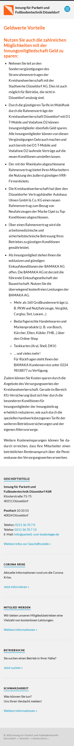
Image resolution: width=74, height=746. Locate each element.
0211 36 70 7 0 (25, 525)
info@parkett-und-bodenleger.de (36, 534)
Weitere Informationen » (20, 629)
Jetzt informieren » (16, 587)
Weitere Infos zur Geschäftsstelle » (27, 544)
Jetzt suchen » (13, 667)
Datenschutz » (41, 738)
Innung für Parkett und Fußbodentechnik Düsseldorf (37, 10)
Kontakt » (25, 738)
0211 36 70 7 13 (26, 529)
